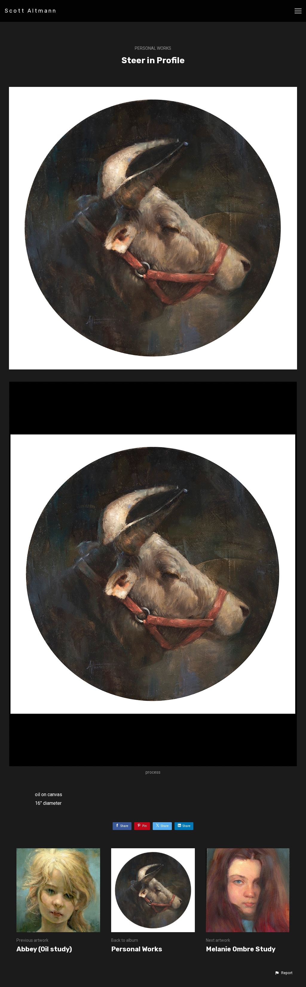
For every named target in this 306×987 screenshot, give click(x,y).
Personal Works (153, 48)
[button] (283, 973)
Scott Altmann (31, 10)
